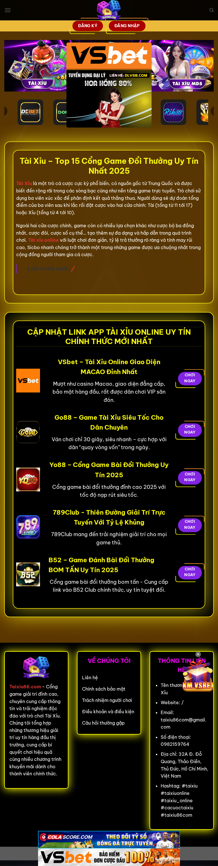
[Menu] (7, 10)
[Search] (211, 10)
